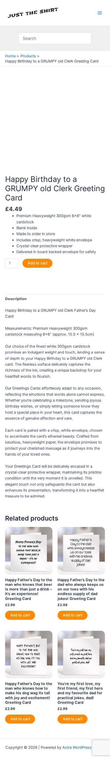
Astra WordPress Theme (83, 747)
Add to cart (37, 263)
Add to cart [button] (20, 615)
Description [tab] (16, 299)
